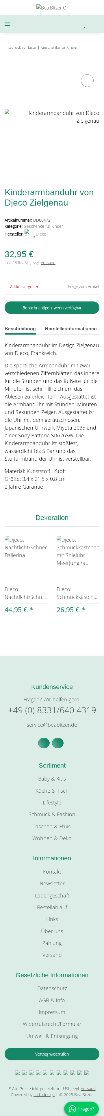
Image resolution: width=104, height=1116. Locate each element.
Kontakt (52, 871)
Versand (48, 262)
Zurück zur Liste (22, 47)
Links (52, 919)
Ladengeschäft (52, 895)
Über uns (52, 931)
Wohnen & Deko (52, 838)
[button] (60, 24)
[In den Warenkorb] (9, 66)
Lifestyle (52, 802)
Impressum (52, 1012)
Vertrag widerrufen (52, 1054)
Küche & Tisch (52, 790)
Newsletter (52, 883)
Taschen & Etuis (52, 826)
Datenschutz (52, 988)
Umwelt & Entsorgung (52, 1036)
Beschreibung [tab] (20, 328)
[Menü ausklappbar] (7, 24)
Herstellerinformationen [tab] (71, 328)
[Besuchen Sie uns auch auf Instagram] (58, 743)
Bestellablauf (52, 907)
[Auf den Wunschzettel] (87, 80)
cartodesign (44, 1094)
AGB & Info (52, 1000)
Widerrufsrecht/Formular (52, 1023)
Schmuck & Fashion (52, 814)
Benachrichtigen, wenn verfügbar (52, 307)
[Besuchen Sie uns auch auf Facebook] (44, 743)
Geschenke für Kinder (43, 226)
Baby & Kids (52, 778)
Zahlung (52, 943)
